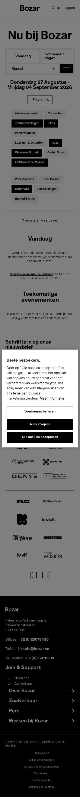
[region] (40, 398)
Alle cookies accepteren (40, 437)
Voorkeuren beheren (40, 411)
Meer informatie (52, 398)
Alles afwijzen (40, 424)
